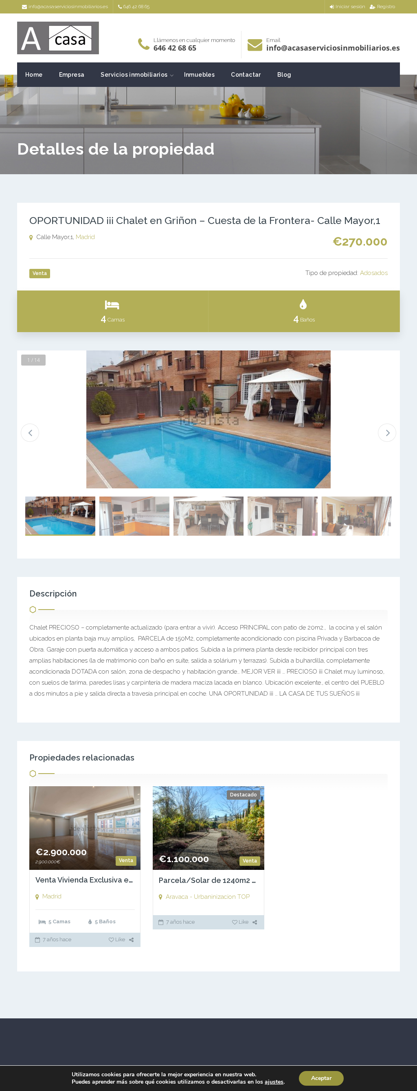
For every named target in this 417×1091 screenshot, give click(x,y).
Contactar (246, 74)
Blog (284, 74)
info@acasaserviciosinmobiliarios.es (68, 6)
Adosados (374, 273)
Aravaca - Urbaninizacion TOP (208, 896)
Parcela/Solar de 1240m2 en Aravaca (225, 880)
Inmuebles (199, 74)
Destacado (243, 795)
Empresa (72, 74)
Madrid (85, 237)
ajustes (274, 1082)
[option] (208, 419)
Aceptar (321, 1078)
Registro (386, 6)
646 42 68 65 (136, 6)
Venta (126, 860)
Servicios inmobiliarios (134, 74)
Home (34, 74)
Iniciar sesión (350, 6)
